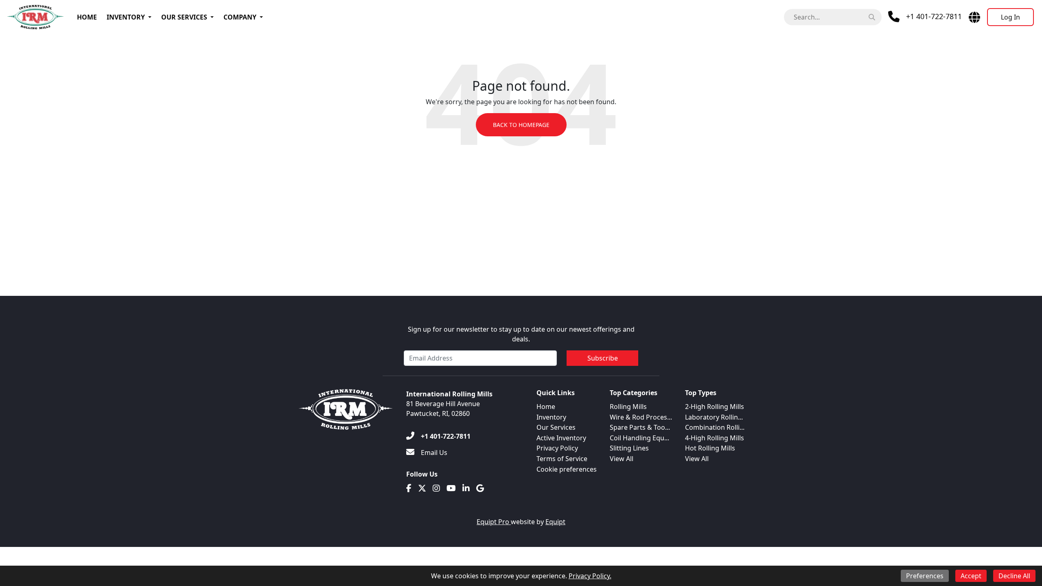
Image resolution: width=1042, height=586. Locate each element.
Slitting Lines (629, 448)
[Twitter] (422, 488)
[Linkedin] (466, 488)
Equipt (555, 521)
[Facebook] (409, 488)
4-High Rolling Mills (714, 437)
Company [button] (239, 17)
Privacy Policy (557, 448)
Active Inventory (561, 437)
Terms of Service (561, 458)
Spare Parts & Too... (640, 427)
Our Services (184, 17)
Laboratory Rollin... (714, 417)
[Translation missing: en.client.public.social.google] (480, 488)
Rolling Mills (628, 406)
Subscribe (602, 358)
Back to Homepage (521, 125)
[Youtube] (451, 488)
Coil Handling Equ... (639, 437)
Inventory (126, 17)
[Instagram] (436, 488)
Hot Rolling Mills (710, 448)
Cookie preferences (566, 469)
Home (87, 17)
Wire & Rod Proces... (641, 417)
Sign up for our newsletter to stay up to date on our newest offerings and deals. (521, 334)
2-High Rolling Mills (714, 406)
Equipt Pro (494, 521)
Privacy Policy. (590, 575)
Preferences (924, 575)
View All (621, 458)
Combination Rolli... (714, 427)
